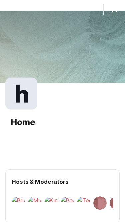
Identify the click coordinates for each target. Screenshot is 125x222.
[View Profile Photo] (21, 94)
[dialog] (62, 111)
